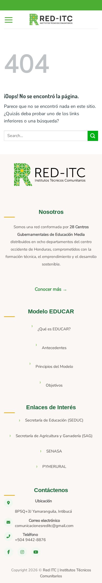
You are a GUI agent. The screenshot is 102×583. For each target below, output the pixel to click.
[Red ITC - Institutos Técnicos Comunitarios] (51, 20)
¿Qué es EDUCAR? (54, 329)
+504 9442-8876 (30, 539)
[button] (8, 19)
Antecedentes (54, 347)
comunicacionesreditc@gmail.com (44, 525)
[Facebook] (8, 552)
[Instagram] (22, 552)
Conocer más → (51, 289)
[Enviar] (93, 136)
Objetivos (54, 385)
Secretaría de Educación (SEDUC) (54, 420)
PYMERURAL (54, 466)
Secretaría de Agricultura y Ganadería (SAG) (54, 435)
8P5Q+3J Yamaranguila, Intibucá (43, 511)
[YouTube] (36, 552)
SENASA (54, 451)
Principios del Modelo (54, 366)
